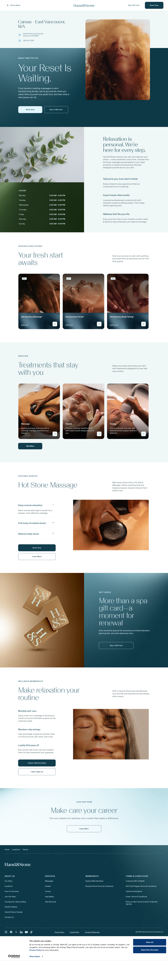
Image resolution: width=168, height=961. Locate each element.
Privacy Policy (59, 932)
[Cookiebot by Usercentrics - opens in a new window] (14, 956)
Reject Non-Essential (149, 950)
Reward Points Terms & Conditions (99, 886)
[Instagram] (6, 932)
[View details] (55, 324)
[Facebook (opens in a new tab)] (11, 932)
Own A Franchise (12, 891)
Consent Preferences (92, 932)
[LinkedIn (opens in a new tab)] (21, 932)
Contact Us (9, 917)
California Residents (134, 891)
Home (7, 849)
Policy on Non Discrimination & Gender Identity (141, 903)
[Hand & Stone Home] (18, 864)
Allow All (149, 942)
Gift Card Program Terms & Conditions (141, 886)
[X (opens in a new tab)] (16, 932)
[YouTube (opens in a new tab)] (26, 932)
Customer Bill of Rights (135, 881)
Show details (34, 956)
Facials (48, 886)
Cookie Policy (74, 932)
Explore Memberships (94, 881)
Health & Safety (11, 907)
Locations (9, 886)
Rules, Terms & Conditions (136, 896)
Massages (49, 881)
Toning (47, 891)
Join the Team (10, 896)
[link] (39, 301)
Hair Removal (50, 902)
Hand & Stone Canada (13, 912)
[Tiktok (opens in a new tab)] (31, 932)
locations (16, 849)
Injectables (49, 896)
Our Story (8, 881)
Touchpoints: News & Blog (15, 902)
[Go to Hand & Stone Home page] (84, 5)
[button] (37, 504)
